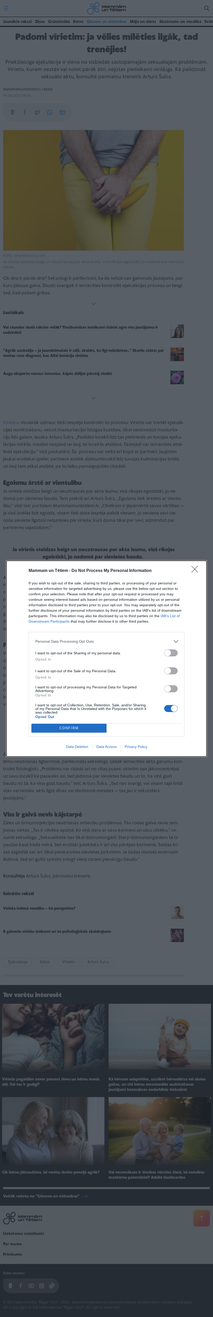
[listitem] (106, 641)
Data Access (106, 747)
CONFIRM (69, 728)
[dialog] (106, 659)
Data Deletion (77, 747)
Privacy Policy (136, 747)
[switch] (171, 652)
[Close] (196, 571)
